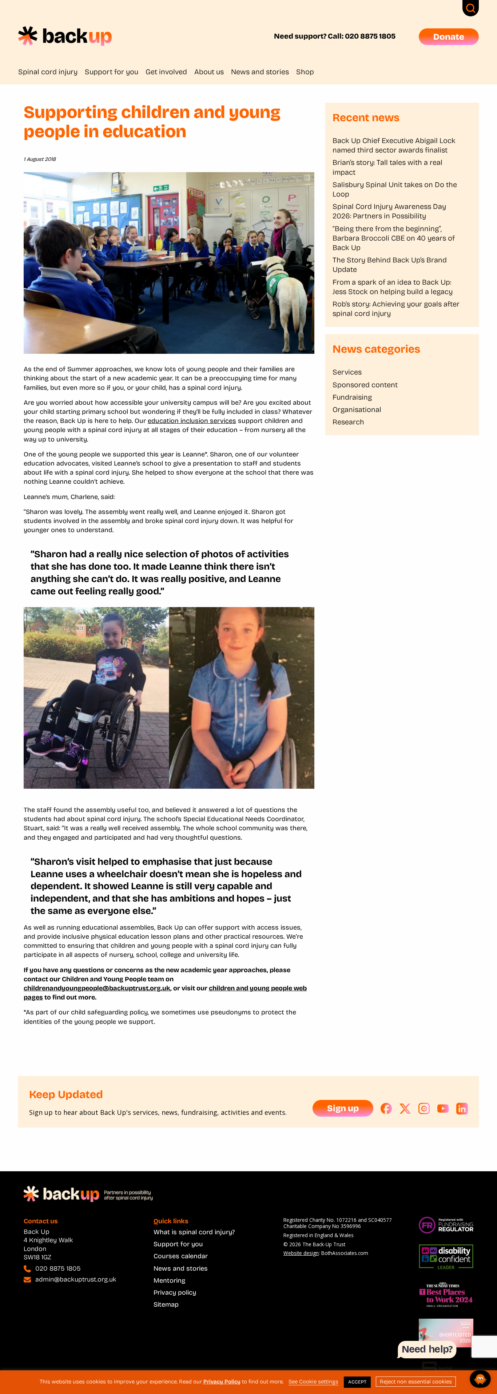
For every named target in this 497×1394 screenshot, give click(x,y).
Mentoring (169, 1280)
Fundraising (352, 397)
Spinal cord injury (47, 71)
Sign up (343, 1108)
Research (348, 421)
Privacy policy (175, 1292)
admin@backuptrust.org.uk (75, 1279)
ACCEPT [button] (357, 1382)
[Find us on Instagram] (424, 1108)
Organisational (357, 409)
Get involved (166, 71)
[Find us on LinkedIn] (462, 1108)
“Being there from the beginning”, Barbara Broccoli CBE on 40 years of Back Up (394, 238)
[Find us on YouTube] (443, 1108)
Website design (301, 1253)
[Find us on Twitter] (405, 1108)
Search (470, 8)
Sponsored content (365, 384)
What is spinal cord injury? (194, 1232)
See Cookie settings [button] (313, 1381)
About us (209, 71)
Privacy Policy (221, 1381)
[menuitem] (51, 71)
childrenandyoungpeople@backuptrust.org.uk (97, 988)
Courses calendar (181, 1256)
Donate (448, 37)
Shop (305, 71)
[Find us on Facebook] (386, 1108)
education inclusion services (192, 421)
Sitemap (166, 1304)
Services (347, 372)
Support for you (111, 71)
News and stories (260, 71)
